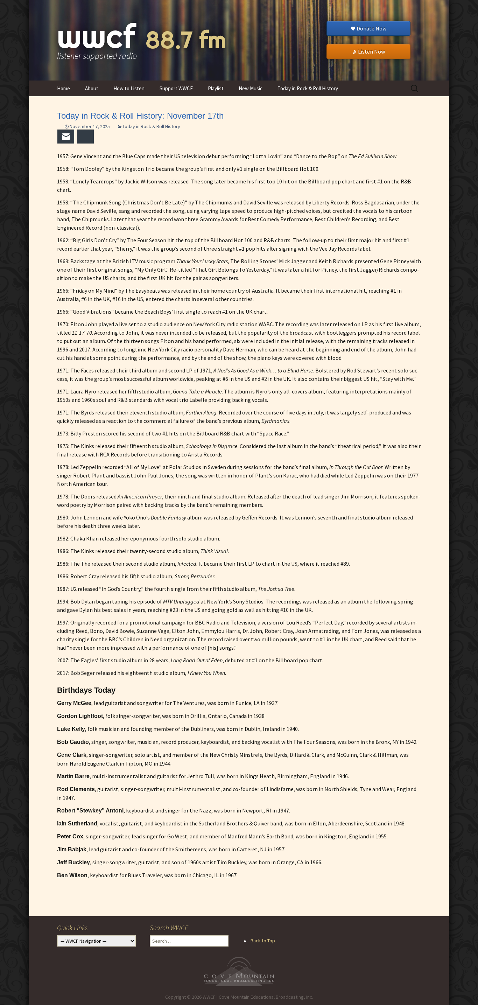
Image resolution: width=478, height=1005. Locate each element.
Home (63, 88)
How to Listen (129, 88)
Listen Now (371, 51)
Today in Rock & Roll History (307, 88)
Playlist (216, 88)
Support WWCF (176, 88)
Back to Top (263, 940)
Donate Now (371, 28)
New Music (250, 88)
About (91, 88)
